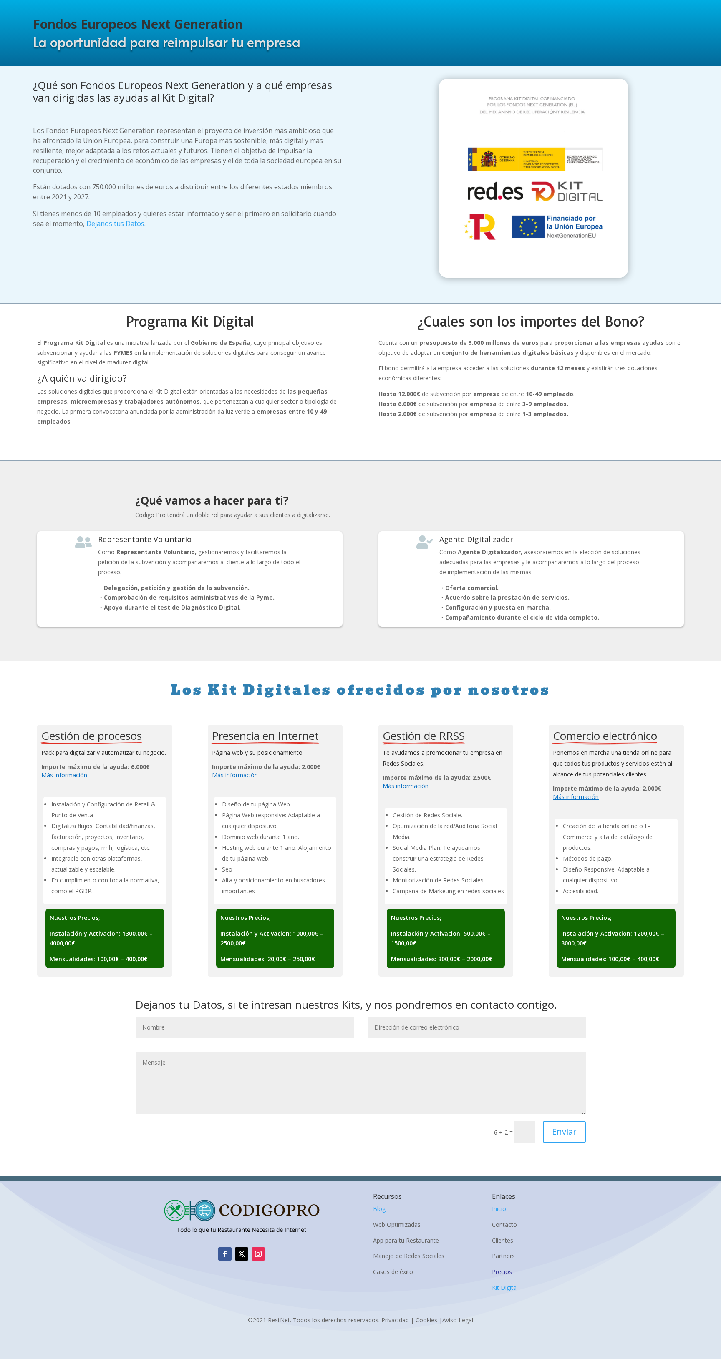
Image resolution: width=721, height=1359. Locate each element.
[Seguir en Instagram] (258, 1254)
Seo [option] (227, 869)
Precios (502, 1272)
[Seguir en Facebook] (225, 1254)
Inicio (499, 1209)
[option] (107, 810)
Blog (379, 1209)
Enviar (564, 1131)
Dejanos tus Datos (115, 223)
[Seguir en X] (241, 1254)
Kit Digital (505, 1287)
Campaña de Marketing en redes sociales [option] (448, 891)
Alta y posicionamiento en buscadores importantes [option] (273, 885)
